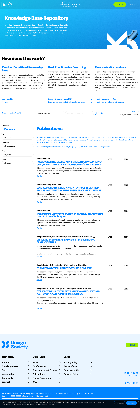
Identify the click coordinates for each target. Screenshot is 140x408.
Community (7, 378)
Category (5, 125)
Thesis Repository (42, 378)
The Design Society (27, 396)
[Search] (10, 4)
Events (5, 370)
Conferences (39, 366)
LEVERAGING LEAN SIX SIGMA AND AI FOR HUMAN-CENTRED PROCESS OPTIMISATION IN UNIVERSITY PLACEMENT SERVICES (69, 189)
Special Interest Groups (45, 370)
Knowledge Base (10, 366)
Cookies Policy (71, 374)
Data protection (72, 370)
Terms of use (70, 366)
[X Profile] (137, 373)
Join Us (120, 4)
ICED (35, 382)
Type (3, 134)
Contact (6, 382)
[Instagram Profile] (131, 373)
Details (39, 176)
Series (4, 159)
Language (5, 142)
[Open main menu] (4, 4)
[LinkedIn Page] (125, 373)
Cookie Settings (120, 403)
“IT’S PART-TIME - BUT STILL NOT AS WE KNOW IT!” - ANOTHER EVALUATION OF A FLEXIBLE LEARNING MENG (68, 293)
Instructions (14, 113)
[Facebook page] (134, 373)
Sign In (132, 4)
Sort (4, 113)
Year (3, 151)
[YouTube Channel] (128, 373)
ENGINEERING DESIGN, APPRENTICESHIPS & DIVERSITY (64, 268)
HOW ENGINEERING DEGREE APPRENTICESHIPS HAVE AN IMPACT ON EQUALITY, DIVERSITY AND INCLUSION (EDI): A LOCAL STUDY (70, 163)
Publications (39, 374)
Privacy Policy (70, 363)
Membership (8, 374)
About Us (6, 363)
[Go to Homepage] (70, 4)
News (35, 363)
